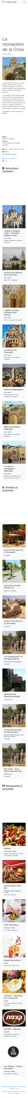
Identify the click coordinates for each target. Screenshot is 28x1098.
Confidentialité (5, 1086)
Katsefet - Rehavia (12, 1029)
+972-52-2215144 (9, 158)
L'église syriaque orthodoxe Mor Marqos (11, 312)
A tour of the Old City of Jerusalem (13, 622)
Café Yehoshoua (11, 925)
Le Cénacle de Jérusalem (10, 351)
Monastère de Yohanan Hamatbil (12, 695)
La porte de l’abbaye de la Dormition (13, 273)
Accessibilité (22, 1086)
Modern (7, 848)
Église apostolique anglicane (12, 428)
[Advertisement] (14, 21)
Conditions (14, 1086)
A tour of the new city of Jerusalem (13, 551)
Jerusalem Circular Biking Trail (12, 586)
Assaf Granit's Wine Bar (12, 887)
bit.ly (5, 161)
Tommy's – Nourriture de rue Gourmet (13, 997)
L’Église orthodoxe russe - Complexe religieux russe (12, 233)
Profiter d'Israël (11, 2)
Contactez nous (14, 1088)
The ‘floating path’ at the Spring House (13, 657)
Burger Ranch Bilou (12, 960)
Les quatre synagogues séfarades (9, 468)
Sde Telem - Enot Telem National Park (13, 770)
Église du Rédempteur (13, 389)
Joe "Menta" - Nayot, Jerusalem (13, 1067)
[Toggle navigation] (24, 2)
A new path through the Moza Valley (12, 731)
